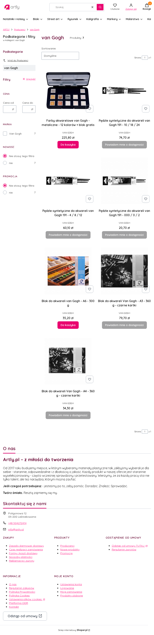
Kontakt (14, 606)
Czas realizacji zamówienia (26, 549)
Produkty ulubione (71, 595)
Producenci (19, 29)
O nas (13, 584)
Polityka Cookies (19, 595)
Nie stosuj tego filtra (21, 156)
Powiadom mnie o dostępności (124, 144)
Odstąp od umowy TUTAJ (128, 545)
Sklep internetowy (73, 630)
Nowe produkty (69, 549)
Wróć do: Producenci (18, 60)
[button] (100, 7)
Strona (137, 57)
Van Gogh (15, 133)
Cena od (8, 102)
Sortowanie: (49, 48)
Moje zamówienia (71, 591)
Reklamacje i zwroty (21, 560)
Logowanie (67, 588)
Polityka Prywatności (22, 591)
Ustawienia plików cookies (25, 599)
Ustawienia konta (71, 584)
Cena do (27, 102)
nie (11, 163)
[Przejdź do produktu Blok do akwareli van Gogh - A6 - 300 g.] (68, 271)
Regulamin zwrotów (124, 549)
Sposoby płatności (20, 557)
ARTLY (6, 29)
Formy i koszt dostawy (23, 553)
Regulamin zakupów (21, 588)
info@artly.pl (16, 529)
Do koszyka (68, 144)
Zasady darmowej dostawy (26, 545)
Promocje (66, 553)
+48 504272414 (17, 523)
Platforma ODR (18, 603)
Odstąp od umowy (22, 616)
